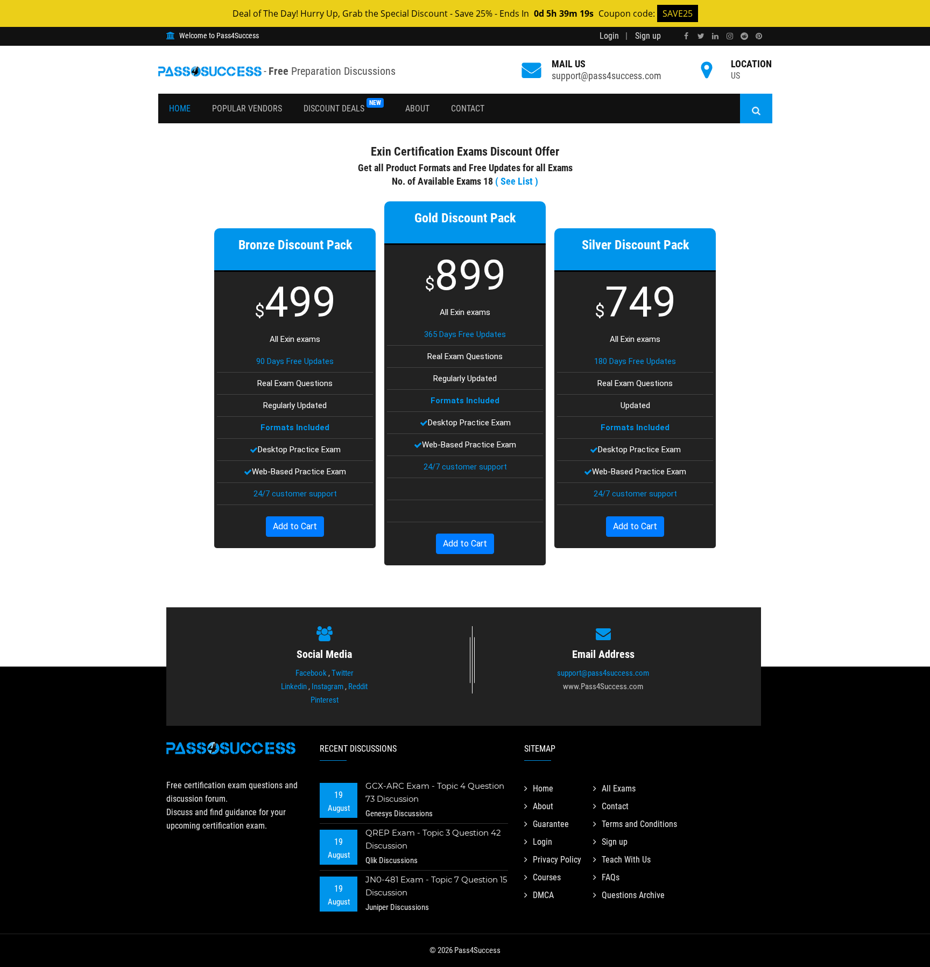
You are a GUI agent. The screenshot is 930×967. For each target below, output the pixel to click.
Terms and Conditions (639, 824)
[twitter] (701, 36)
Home (180, 108)
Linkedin (294, 686)
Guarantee (551, 824)
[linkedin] (715, 36)
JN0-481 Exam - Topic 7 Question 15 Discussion (436, 886)
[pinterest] (759, 36)
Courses (547, 877)
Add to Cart (295, 526)
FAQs (610, 877)
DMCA (543, 895)
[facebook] (686, 36)
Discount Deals (342, 106)
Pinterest (325, 700)
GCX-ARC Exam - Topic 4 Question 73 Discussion (434, 792)
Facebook (311, 673)
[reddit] (744, 36)
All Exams (619, 788)
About (417, 108)
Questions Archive (633, 895)
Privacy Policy (557, 859)
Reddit (358, 686)
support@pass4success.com (606, 75)
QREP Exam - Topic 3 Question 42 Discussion (433, 839)
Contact (467, 108)
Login (609, 36)
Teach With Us (626, 859)
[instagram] (730, 36)
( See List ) (516, 181)
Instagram (327, 686)
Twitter (343, 673)
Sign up (648, 36)
